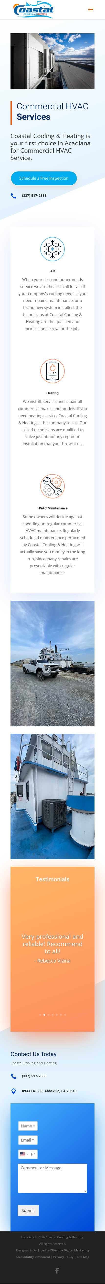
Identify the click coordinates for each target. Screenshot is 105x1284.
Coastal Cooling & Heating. (65, 1237)
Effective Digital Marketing (69, 1250)
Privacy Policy (63, 1257)
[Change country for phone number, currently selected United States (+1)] (23, 1154)
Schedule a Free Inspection (44, 178)
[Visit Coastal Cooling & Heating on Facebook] (57, 1270)
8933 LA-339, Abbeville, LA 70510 (49, 1091)
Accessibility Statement (33, 1257)
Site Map (83, 1257)
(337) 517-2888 (34, 195)
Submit (28, 1210)
